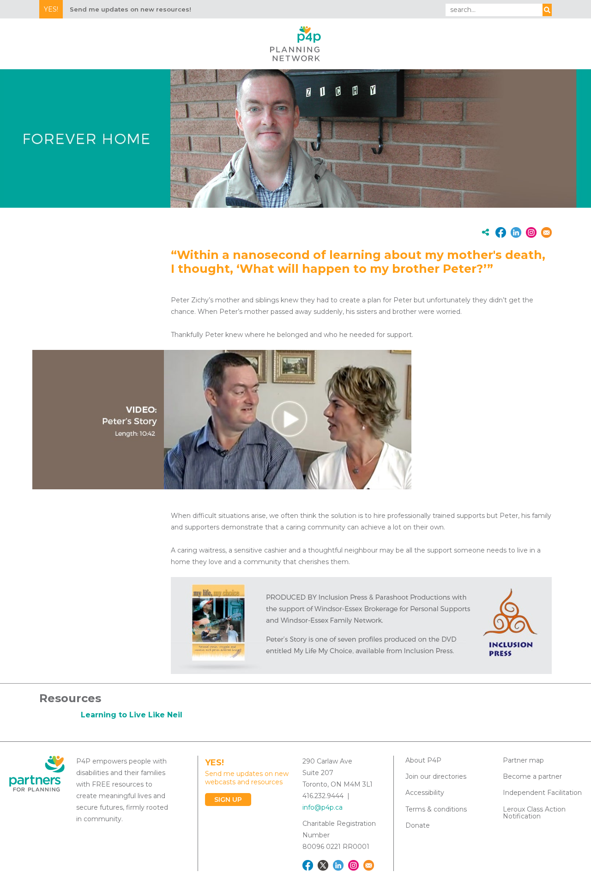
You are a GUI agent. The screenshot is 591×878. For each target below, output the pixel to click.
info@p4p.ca (322, 807)
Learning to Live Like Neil (131, 714)
